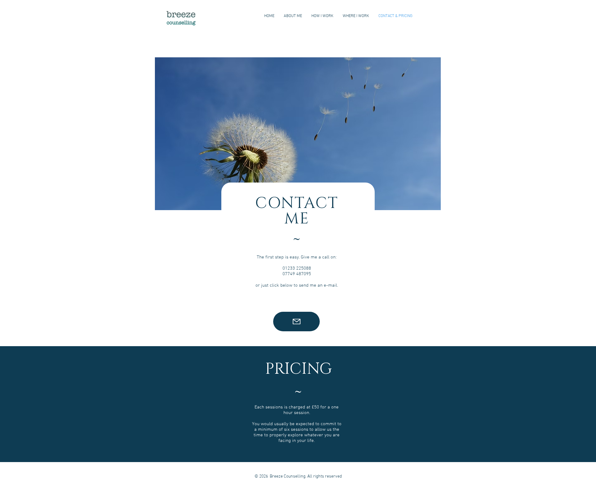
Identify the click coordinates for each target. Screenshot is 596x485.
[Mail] (296, 321)
